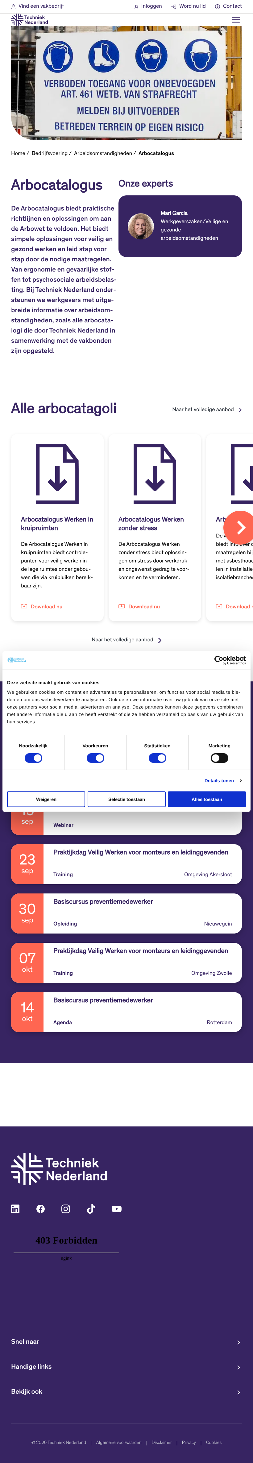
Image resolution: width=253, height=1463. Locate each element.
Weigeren (46, 799)
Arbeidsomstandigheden (103, 154)
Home (18, 154)
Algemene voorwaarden (119, 1443)
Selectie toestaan (126, 799)
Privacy (189, 1443)
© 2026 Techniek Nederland (58, 1443)
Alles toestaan (207, 799)
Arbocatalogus (156, 154)
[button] (37, 6)
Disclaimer (162, 1443)
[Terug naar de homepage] (29, 20)
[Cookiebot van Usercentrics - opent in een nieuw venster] (219, 660)
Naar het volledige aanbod (203, 410)
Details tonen (219, 780)
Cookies (214, 1443)
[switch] (95, 758)
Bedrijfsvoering (50, 154)
